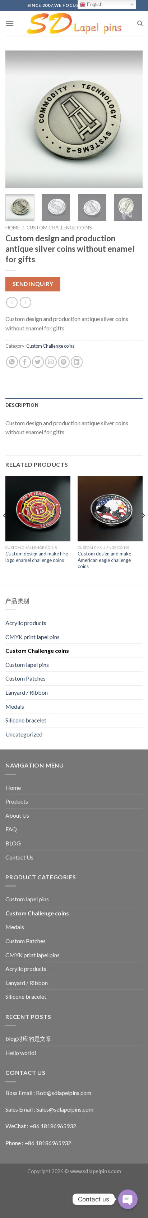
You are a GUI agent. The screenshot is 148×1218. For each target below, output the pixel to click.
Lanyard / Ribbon (26, 692)
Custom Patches (25, 678)
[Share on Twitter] (38, 362)
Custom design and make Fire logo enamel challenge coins (36, 557)
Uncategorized (23, 734)
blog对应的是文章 (28, 1038)
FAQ (11, 829)
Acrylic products (25, 622)
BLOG (13, 843)
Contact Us (19, 857)
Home (12, 227)
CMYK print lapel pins (32, 636)
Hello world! (20, 1052)
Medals (14, 706)
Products (16, 801)
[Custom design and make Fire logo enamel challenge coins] (37, 508)
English (93, 4)
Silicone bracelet (25, 720)
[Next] (130, 119)
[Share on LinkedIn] (77, 362)
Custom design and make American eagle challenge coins (104, 560)
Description (21, 405)
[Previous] (17, 119)
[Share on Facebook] (25, 362)
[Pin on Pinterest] (64, 362)
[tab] (74, 405)
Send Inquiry (33, 284)
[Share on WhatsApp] (12, 362)
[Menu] (9, 23)
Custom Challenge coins (59, 227)
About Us (17, 815)
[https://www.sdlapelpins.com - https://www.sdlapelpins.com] (74, 23)
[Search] (140, 23)
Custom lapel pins (27, 664)
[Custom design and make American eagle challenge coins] (110, 508)
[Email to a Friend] (51, 362)
